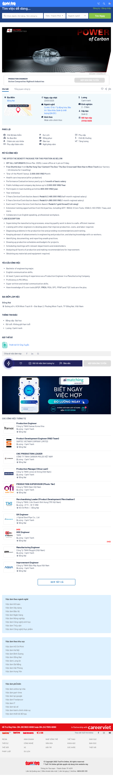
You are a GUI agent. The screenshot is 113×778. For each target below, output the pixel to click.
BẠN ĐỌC (92, 743)
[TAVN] (9, 534)
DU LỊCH (27, 751)
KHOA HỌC (71, 743)
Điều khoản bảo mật (49, 771)
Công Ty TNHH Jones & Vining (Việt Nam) (33, 472)
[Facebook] (98, 732)
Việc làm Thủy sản (13, 625)
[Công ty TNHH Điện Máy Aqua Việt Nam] (9, 567)
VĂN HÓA (49, 743)
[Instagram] (104, 732)
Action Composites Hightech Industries (26, 81)
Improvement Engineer (27, 562)
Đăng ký (96, 8)
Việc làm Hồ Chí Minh (15, 646)
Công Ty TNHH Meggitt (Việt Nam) (30, 550)
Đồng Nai (11, 100)
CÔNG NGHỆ (28, 743)
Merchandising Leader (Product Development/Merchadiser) (45, 499)
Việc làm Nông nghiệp (15, 618)
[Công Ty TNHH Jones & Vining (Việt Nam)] (9, 473)
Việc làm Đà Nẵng (13, 664)
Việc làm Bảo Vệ (13, 611)
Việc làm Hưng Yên (14, 671)
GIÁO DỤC (93, 739)
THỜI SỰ (5, 743)
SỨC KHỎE (71, 747)
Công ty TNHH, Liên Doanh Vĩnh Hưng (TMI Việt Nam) (38, 502)
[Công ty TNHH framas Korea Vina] (9, 428)
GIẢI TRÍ (49, 747)
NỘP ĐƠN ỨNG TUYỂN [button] (89, 80)
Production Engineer (26, 423)
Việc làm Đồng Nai (14, 657)
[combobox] (22, 16)
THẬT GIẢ (92, 747)
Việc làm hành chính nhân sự (18, 710)
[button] (104, 3)
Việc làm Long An (13, 660)
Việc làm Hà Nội (12, 650)
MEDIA (4, 739)
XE (25, 747)
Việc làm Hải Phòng (14, 668)
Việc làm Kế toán (13, 604)
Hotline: (79, 771)
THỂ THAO (71, 739)
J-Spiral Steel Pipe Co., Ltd (27, 517)
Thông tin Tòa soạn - (49, 768)
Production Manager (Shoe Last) (32, 468)
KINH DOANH (29, 739)
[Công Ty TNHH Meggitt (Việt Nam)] (9, 552)
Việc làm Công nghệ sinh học (18, 622)
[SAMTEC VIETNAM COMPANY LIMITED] (9, 443)
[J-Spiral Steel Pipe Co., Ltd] (9, 519)
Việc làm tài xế (12, 706)
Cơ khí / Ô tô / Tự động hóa (55, 107)
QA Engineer (22, 514)
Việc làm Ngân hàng (14, 615)
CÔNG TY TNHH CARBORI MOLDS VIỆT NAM (34, 456)
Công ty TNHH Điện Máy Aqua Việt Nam (32, 565)
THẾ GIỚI (5, 747)
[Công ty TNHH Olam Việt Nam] (9, 488)
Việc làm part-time (14, 692)
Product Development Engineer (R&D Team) (37, 438)
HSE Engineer (23, 532)
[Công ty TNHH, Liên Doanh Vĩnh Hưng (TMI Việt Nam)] (9, 504)
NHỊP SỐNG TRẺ (52, 739)
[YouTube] (110, 732)
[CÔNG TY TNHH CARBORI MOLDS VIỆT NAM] (9, 458)
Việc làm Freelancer (14, 699)
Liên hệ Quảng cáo (33, 771)
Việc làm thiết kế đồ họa (16, 714)
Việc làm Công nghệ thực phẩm (19, 629)
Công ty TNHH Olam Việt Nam (28, 487)
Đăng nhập (106, 8)
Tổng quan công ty (22, 89)
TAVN (18, 535)
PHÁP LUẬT (6, 751)
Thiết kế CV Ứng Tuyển (19, 345)
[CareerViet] (99, 727)
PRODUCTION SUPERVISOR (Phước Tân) (35, 484)
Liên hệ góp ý (64, 771)
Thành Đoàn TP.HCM (64, 768)
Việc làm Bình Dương (14, 653)
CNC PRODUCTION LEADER (29, 453)
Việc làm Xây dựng (14, 607)
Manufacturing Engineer (28, 547)
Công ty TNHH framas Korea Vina (30, 426)
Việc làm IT (10, 703)
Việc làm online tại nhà (15, 689)
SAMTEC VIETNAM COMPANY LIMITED (32, 441)
